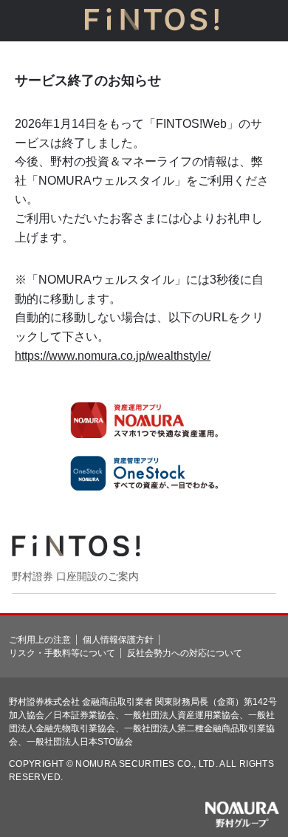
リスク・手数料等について (62, 653)
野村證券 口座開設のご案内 (75, 576)
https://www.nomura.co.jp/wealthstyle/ (112, 355)
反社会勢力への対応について (184, 653)
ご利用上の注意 (40, 640)
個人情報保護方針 (118, 640)
